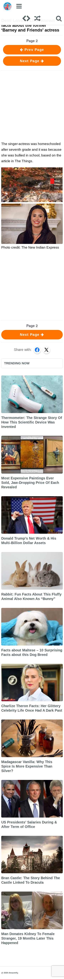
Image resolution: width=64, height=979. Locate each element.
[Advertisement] (32, 105)
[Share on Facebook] (37, 350)
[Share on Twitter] (46, 350)
